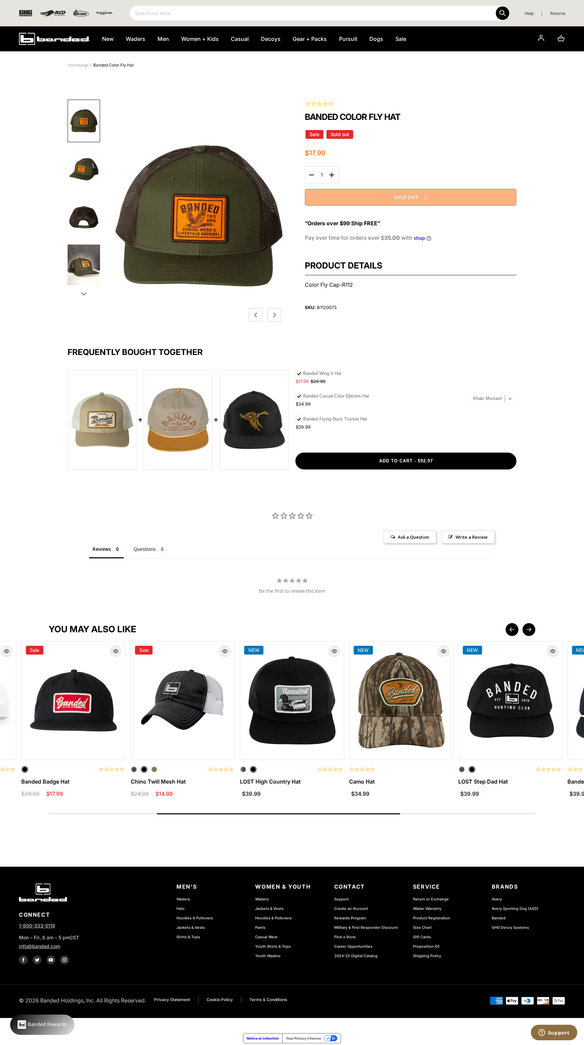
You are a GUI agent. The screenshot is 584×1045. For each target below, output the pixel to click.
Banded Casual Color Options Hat (336, 396)
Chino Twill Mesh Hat (158, 781)
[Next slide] (528, 629)
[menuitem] (84, 121)
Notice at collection (263, 1038)
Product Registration (431, 918)
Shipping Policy (427, 955)
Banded (499, 918)
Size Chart (422, 927)
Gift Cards (422, 937)
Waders (183, 899)
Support (341, 899)
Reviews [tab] (102, 549)
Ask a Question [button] (413, 537)
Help (529, 13)
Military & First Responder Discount (366, 927)
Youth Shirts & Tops (273, 946)
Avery (497, 899)
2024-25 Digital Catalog (356, 955)
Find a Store (345, 937)
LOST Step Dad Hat (483, 781)
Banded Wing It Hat (322, 373)
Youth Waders (268, 955)
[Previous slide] (512, 629)
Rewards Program (350, 918)
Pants (260, 927)
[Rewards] (42, 1025)
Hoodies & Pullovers (194, 918)
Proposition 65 (426, 946)
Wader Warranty (427, 908)
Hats (180, 908)
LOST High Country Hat (270, 781)
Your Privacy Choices (303, 1038)
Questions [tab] (144, 549)
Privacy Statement (172, 999)
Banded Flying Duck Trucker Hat (335, 419)
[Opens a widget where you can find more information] (554, 1033)
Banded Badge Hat (45, 781)
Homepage (78, 65)
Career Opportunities (353, 946)
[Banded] (54, 38)
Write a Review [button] (472, 537)
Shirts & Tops (188, 937)
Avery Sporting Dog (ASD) (515, 908)
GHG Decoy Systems (510, 927)
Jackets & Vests (190, 927)
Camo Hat (362, 781)
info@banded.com (39, 946)
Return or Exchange (431, 899)
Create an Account (351, 908)
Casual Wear (266, 937)
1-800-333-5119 (37, 925)
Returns (557, 13)
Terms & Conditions (268, 999)
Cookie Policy (219, 999)
